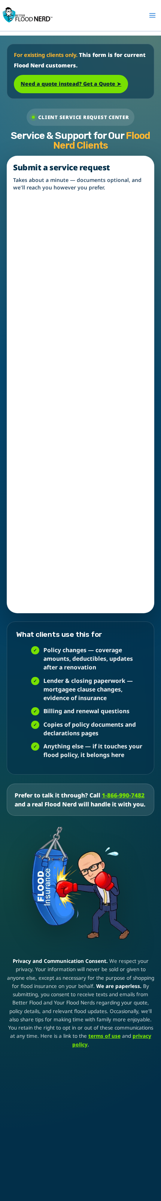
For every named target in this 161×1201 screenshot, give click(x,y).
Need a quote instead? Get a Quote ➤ (71, 83)
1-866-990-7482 (123, 795)
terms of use (104, 1036)
